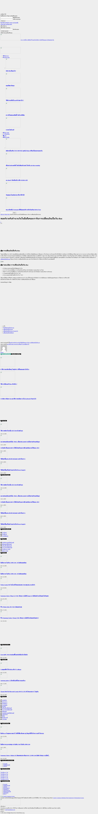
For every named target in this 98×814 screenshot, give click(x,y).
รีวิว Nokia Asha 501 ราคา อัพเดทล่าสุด (11, 607)
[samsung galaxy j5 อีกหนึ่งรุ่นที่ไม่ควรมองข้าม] (4, 677)
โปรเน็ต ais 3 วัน (4, 775)
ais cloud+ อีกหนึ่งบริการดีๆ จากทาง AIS (17, 180)
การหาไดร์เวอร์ (10, 129)
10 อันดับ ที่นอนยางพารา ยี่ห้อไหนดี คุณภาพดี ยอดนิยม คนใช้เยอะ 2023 (20, 448)
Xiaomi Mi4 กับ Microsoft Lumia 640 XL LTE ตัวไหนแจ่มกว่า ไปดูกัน (19, 691)
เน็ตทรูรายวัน (5, 550)
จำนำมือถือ (4, 705)
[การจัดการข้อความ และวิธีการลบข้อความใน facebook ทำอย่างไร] (8, 396)
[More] (32, 225)
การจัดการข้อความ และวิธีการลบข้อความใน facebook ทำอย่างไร (18, 398)
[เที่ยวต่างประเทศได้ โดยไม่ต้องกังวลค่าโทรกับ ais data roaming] (13, 162)
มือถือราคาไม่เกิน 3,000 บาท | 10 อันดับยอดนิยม (13, 573)
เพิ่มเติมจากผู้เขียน (16, 354)
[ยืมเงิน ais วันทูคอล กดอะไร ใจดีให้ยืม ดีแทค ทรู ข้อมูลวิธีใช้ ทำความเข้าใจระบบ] (4, 730)
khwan (2, 352)
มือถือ (3, 715)
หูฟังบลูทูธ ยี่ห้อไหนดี (7, 544)
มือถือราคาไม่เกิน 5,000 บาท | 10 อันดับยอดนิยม (13, 562)
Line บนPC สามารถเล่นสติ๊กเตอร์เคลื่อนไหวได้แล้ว (14, 654)
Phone (6, 214)
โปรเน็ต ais (4, 534)
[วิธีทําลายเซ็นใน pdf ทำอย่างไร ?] (13, 97)
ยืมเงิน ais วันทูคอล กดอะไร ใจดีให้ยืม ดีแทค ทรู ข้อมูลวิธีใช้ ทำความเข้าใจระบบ (22, 733)
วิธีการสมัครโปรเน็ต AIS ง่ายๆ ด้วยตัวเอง (12, 430)
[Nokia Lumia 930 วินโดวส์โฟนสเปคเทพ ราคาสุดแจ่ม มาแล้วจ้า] (4, 581)
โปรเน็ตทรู (4, 532)
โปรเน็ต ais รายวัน (6, 549)
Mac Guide (6, 132)
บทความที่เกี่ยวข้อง (5, 354)
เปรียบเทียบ (7, 134)
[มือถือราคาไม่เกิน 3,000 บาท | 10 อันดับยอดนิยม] (4, 570)
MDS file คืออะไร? (11, 71)
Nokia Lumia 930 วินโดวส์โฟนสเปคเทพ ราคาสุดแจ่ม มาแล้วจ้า (18, 585)
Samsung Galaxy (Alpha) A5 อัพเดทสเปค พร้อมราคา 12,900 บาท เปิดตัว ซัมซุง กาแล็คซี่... (25, 755)
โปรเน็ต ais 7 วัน (4, 777)
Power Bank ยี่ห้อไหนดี (7, 547)
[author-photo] (4, 351)
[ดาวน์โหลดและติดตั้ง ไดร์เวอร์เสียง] (13, 112)
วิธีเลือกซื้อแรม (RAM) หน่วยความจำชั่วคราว (13, 459)
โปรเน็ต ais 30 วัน (4, 779)
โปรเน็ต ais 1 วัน (4, 772)
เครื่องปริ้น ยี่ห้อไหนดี (7, 545)
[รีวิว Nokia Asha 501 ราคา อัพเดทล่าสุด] (4, 604)
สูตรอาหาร (4, 701)
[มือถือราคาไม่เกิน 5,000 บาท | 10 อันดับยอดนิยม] (4, 559)
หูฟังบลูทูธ (4, 711)
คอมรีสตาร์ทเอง (10, 85)
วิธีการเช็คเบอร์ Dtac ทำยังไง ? (9, 384)
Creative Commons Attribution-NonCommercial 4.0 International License (68, 797)
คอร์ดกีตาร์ (4, 703)
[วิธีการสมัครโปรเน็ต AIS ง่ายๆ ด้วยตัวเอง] (4, 427)
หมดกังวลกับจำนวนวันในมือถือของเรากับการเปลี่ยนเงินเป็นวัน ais (24, 342)
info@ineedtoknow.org (10, 809)
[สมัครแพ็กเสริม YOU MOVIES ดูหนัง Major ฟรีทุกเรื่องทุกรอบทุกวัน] (13, 147)
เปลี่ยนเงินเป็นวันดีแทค (8, 332)
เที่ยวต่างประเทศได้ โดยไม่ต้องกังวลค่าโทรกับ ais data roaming (23, 165)
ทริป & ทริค (7, 57)
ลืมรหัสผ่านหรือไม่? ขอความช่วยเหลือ (9, 22)
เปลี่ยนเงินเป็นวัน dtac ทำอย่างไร (10, 331)
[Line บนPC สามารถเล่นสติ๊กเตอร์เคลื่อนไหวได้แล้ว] (4, 651)
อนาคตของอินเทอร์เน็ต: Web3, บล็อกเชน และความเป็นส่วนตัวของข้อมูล (20, 441)
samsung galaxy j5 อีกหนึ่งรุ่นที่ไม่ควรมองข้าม (13, 680)
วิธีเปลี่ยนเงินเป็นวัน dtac (8, 327)
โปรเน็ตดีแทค (5, 536)
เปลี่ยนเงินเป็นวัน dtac (5, 259)
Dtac (9, 214)
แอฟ (5, 135)
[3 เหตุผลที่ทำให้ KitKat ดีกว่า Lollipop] (4, 666)
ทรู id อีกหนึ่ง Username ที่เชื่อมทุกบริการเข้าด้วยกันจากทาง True (23, 209)
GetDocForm (5, 714)
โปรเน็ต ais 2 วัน (4, 774)
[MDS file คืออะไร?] (13, 68)
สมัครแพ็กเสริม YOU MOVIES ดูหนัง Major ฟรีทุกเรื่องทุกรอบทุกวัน (24, 150)
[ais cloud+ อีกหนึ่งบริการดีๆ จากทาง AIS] (13, 177)
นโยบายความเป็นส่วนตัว (6, 24)
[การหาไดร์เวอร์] (13, 127)
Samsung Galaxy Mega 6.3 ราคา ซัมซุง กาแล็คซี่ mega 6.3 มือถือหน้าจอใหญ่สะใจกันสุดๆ (25, 596)
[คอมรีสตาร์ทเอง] (13, 82)
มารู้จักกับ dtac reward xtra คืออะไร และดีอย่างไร (18, 344)
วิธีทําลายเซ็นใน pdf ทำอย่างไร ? (15, 100)
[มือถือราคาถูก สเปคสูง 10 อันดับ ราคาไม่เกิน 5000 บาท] (4, 741)
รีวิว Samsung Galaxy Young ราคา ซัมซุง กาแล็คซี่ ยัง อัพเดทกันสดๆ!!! (20, 618)
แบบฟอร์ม (4, 700)
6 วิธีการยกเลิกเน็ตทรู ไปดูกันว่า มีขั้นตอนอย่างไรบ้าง (15, 369)
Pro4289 (4, 706)
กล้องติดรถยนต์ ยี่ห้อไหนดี (8, 542)
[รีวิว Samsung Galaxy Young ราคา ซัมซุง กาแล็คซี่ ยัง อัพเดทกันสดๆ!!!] (4, 615)
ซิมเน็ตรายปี (5, 717)
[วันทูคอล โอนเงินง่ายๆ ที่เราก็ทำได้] (13, 192)
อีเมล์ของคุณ (16, 29)
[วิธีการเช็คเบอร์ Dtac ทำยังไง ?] (8, 381)
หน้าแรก (6, 55)
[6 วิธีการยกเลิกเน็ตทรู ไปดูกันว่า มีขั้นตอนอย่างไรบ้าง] (8, 366)
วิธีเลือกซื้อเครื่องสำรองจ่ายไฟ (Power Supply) (13, 470)
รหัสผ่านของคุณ (16, 19)
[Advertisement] (25, 44)
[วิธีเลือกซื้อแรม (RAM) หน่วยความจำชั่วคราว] (4, 456)
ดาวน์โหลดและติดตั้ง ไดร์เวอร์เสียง (15, 115)
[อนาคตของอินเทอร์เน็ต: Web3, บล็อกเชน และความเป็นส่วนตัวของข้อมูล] (4, 438)
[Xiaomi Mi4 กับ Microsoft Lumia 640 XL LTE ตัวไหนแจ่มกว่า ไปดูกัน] (4, 688)
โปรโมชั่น (6, 137)
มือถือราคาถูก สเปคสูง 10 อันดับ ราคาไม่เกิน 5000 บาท (15, 744)
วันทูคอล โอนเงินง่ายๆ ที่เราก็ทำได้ (15, 195)
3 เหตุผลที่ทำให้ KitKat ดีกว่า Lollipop (11, 669)
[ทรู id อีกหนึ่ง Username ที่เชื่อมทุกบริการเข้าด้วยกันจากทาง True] (13, 206)
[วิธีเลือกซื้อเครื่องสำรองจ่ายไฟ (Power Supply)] (4, 467)
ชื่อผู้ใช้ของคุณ (16, 17)
